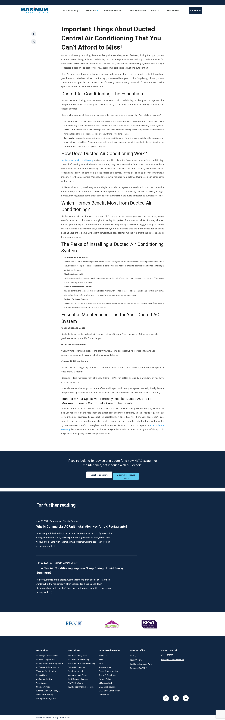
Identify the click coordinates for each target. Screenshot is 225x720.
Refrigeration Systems (46, 698)
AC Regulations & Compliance (49, 663)
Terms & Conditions (107, 675)
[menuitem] (72, 10)
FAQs (101, 663)
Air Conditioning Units (77, 655)
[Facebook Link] (166, 698)
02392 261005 (167, 655)
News (101, 659)
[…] (53, 545)
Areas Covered (105, 667)
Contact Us (195, 10)
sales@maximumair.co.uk (172, 659)
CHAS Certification (107, 686)
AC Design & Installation (47, 655)
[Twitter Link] (176, 698)
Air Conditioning (70, 10)
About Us (155, 10)
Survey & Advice (138, 10)
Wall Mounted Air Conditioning (81, 663)
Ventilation (91, 10)
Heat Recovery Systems (78, 679)
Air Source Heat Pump (77, 675)
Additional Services (113, 10)
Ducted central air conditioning (77, 160)
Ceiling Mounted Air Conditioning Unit (76, 669)
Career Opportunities (108, 671)
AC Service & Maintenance (47, 667)
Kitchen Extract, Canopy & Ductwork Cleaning (48, 692)
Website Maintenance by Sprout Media (53, 717)
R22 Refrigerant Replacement (81, 686)
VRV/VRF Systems (75, 683)
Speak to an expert (99, 474)
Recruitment (173, 10)
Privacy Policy (105, 679)
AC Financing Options (45, 659)
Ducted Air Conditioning (78, 659)
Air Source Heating (44, 679)
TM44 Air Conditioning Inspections (46, 673)
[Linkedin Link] (186, 698)
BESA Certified (105, 683)
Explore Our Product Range (126, 476)
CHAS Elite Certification (109, 690)
